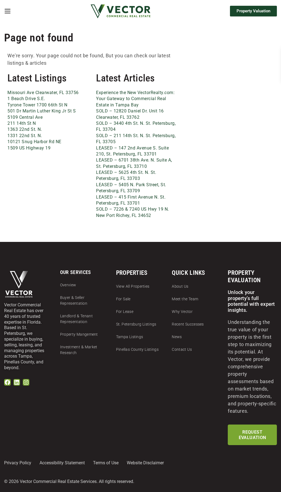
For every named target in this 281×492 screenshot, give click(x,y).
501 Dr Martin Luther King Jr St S (41, 111)
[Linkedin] (16, 382)
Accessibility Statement (62, 462)
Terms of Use (106, 462)
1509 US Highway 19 (28, 148)
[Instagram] (26, 382)
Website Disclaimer (145, 462)
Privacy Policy (17, 462)
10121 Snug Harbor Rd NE (34, 141)
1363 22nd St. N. (24, 129)
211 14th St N (21, 123)
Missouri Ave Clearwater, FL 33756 (43, 92)
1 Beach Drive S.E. (26, 98)
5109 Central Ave (25, 117)
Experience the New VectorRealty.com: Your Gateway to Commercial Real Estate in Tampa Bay (135, 99)
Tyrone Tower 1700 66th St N (37, 105)
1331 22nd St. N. (24, 135)
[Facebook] (7, 382)
